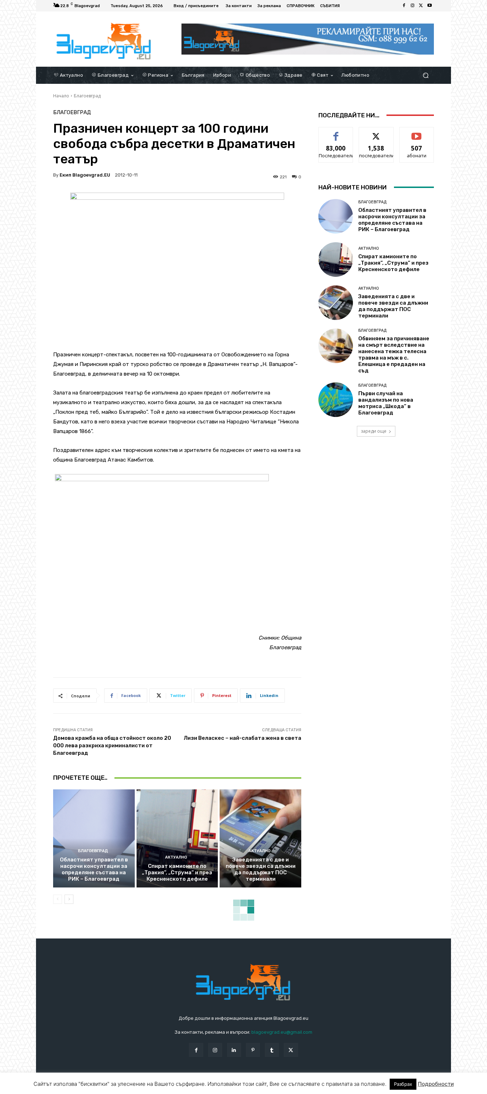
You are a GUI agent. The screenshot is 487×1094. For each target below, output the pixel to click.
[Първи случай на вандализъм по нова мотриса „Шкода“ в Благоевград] (335, 399)
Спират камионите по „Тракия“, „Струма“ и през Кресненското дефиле (177, 872)
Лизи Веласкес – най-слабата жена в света (242, 738)
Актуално (176, 857)
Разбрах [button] (403, 1084)
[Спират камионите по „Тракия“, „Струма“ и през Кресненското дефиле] (177, 838)
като (336, 132)
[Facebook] (404, 5)
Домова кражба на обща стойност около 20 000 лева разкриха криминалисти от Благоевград (112, 745)
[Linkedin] (234, 1050)
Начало (61, 96)
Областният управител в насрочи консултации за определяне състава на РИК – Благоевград (94, 869)
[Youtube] (429, 5)
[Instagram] (412, 5)
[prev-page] (57, 899)
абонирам (417, 132)
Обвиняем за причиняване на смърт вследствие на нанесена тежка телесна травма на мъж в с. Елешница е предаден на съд (393, 354)
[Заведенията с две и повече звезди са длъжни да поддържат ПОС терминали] (260, 838)
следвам (376, 132)
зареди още (373, 431)
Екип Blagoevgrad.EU (85, 175)
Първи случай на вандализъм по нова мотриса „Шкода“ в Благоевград (385, 403)
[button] (425, 75)
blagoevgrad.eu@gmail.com (281, 1032)
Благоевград (87, 96)
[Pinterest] (253, 1050)
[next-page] (69, 899)
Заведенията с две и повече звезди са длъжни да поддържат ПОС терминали (261, 869)
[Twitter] (421, 5)
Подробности (436, 1083)
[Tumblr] (272, 1050)
